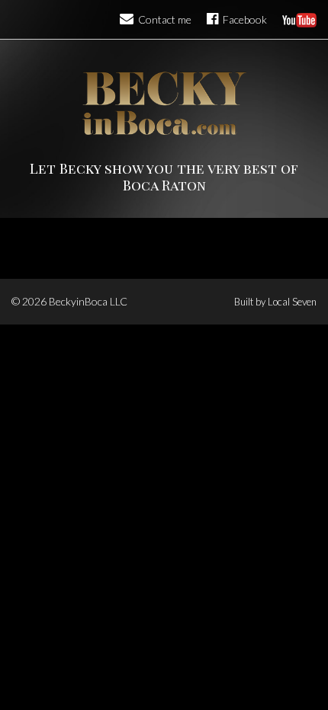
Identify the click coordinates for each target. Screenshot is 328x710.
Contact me (163, 19)
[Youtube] (299, 19)
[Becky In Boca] (164, 103)
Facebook (243, 19)
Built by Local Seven (275, 302)
